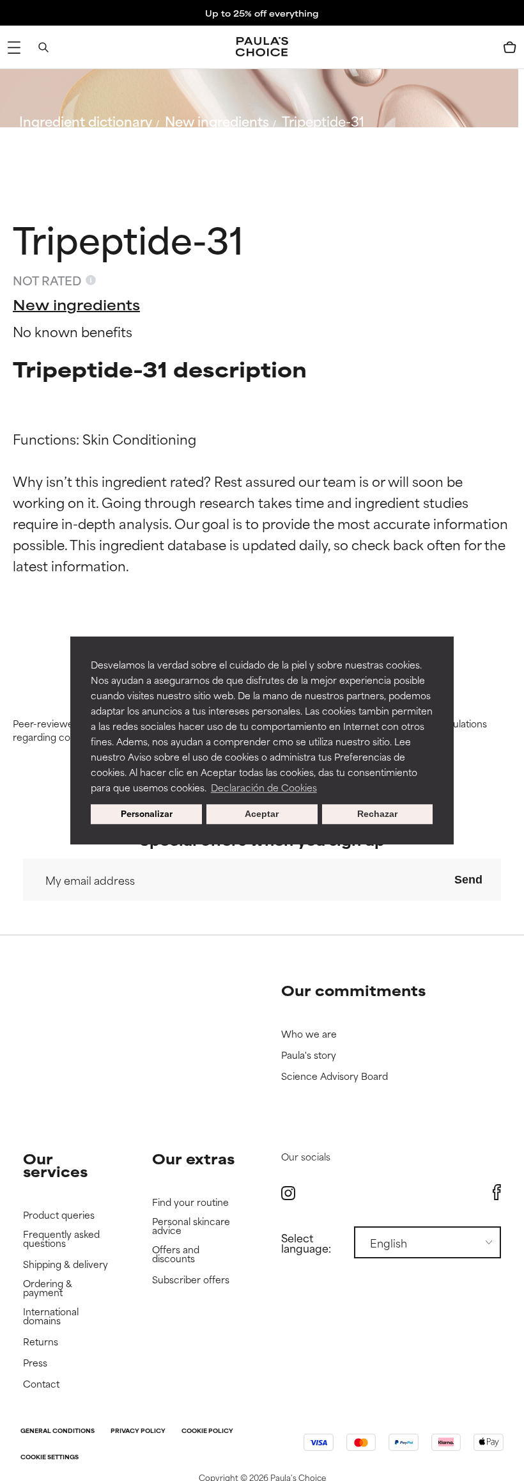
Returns (40, 1342)
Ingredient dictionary (85, 120)
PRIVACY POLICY (138, 1431)
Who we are (309, 1034)
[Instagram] (288, 1193)
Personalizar (147, 814)
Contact (41, 1384)
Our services (55, 1165)
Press (35, 1363)
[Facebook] (497, 1192)
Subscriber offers (190, 1280)
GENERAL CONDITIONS (57, 1431)
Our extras (193, 1158)
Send (468, 879)
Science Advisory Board (334, 1076)
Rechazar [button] (377, 814)
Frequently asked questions (61, 1239)
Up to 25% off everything (262, 12)
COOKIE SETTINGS (49, 1458)
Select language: (306, 1242)
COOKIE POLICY (207, 1431)
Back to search (75, 151)
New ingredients (217, 120)
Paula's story (308, 1055)
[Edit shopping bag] (510, 47)
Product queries (59, 1215)
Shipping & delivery (65, 1264)
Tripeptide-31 (323, 120)
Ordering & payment (47, 1288)
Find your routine (190, 1202)
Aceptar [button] (262, 814)
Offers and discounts (175, 1254)
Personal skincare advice (191, 1226)
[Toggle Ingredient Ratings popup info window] (91, 280)
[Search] (43, 47)
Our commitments (353, 990)
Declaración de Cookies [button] (264, 787)
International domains (51, 1316)
